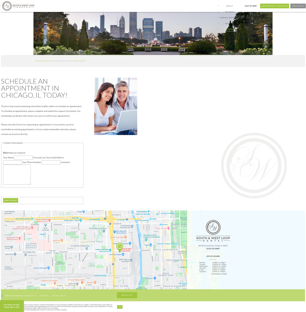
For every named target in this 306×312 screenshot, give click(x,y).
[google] (209, 282)
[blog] (216, 282)
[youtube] (213, 282)
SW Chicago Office (44, 61)
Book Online (80, 61)
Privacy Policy (59, 296)
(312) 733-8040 (251, 6)
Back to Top (127, 295)
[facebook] (206, 282)
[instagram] (219, 282)
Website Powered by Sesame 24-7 (20, 295)
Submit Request (10, 200)
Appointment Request (63, 61)
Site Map (44, 296)
